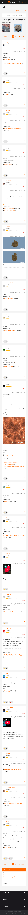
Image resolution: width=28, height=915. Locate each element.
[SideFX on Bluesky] (12, 913)
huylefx (8, 42)
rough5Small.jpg (8, 298)
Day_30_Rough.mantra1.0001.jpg (13, 803)
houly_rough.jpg (8, 366)
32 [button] (15, 32)
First (5, 36)
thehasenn (9, 315)
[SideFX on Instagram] (9, 913)
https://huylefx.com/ (9, 63)
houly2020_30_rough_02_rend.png (13, 769)
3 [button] (5, 30)
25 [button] (7, 32)
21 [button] (3, 32)
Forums (8, 15)
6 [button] (8, 30)
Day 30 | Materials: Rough (21, 15)
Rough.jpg (7, 691)
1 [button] (3, 30)
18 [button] (22, 30)
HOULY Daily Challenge (14, 15)
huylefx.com (18, 63)
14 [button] (18, 30)
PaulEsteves (9, 821)
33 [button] (17, 32)
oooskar (8, 78)
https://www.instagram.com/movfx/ (12, 462)
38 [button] (22, 32)
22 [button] (4, 32)
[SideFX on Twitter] (6, 913)
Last (22, 36)
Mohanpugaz (9, 382)
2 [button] (4, 30)
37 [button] (21, 32)
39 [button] (23, 32)
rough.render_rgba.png (10, 330)
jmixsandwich (9, 283)
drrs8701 (8, 110)
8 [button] (11, 30)
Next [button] (3, 28)
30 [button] (13, 32)
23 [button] (5, 32)
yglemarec (8, 180)
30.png (6, 94)
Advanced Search (21, 11)
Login (24, 2)
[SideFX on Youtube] (21, 913)
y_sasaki (8, 753)
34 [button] (18, 32)
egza (7, 673)
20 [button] (25, 30)
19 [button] (23, 30)
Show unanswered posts (9, 877)
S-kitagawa (9, 517)
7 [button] (9, 30)
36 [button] (20, 32)
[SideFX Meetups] (15, 913)
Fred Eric (8, 628)
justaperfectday (10, 787)
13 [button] (17, 30)
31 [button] (14, 32)
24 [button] (6, 32)
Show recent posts (7, 875)
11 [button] (14, 30)
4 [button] (6, 30)
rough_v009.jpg (8, 455)
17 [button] (21, 30)
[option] (8, 28)
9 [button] (12, 30)
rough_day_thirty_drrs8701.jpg (12, 128)
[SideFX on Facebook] (3, 913)
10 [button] (13, 30)
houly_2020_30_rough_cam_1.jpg (13, 655)
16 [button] (20, 30)
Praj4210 (8, 594)
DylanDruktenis (10, 554)
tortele (8, 226)
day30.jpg (7, 501)
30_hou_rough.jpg (9, 208)
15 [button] (19, 30)
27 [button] (9, 32)
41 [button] (14, 34)
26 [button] (8, 32)
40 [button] (25, 32)
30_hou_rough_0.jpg (9, 210)
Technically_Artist (11, 707)
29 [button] (12, 32)
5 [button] (7, 30)
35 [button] (19, 32)
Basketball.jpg (8, 164)
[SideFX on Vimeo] (18, 913)
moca (7, 146)
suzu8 (7, 346)
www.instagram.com (9, 464)
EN (21, 2)
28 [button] (11, 32)
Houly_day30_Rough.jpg (10, 611)
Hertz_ (7, 483)
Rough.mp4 (7, 59)
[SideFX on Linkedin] (24, 913)
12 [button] (15, 30)
